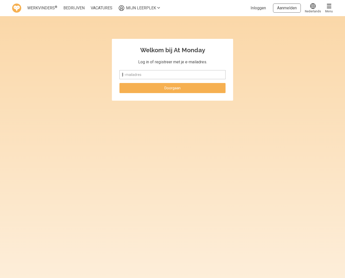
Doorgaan (172, 88)
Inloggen (258, 8)
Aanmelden (287, 8)
